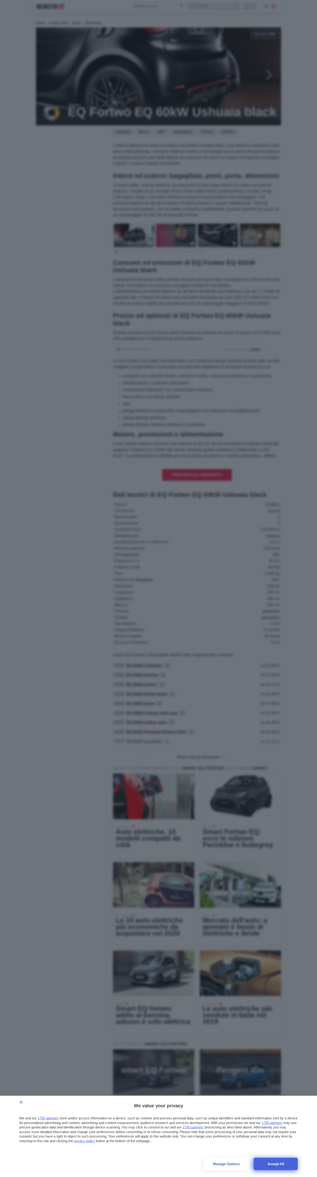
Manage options (226, 1164)
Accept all (276, 1164)
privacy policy (84, 1141)
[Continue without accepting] (21, 1102)
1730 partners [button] (48, 1118)
